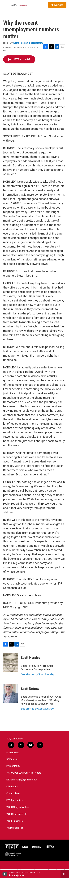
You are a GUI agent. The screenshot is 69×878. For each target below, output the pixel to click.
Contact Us (11, 759)
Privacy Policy (13, 766)
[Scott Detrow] (10, 693)
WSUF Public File (14, 821)
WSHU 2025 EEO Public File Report (23, 773)
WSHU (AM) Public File (17, 807)
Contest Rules (13, 793)
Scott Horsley (20, 42)
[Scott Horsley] (10, 662)
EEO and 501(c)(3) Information (21, 780)
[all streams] (64, 874)
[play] (5, 874)
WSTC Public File (14, 828)
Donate (58, 4)
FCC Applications (14, 800)
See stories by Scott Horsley (38, 674)
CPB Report (12, 786)
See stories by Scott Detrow (37, 708)
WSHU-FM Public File (16, 814)
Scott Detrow (36, 42)
